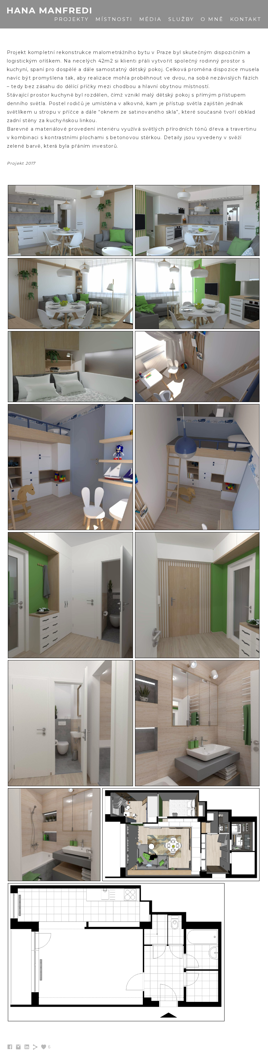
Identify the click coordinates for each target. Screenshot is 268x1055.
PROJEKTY (71, 19)
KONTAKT (245, 19)
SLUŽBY (181, 19)
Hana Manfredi (49, 11)
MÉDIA (150, 19)
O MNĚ (212, 19)
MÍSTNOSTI (114, 19)
